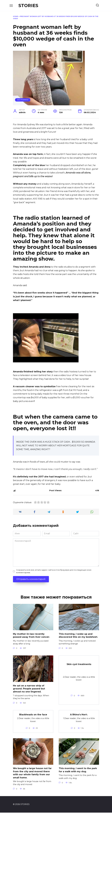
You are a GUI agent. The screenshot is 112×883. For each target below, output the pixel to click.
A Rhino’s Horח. (79, 714)
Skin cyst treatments (79, 664)
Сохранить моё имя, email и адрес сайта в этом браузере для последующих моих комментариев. (53, 571)
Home (15, 16)
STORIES (28, 5)
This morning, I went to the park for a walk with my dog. (78, 770)
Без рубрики (22, 100)
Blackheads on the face (33, 714)
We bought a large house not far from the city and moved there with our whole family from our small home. (32, 773)
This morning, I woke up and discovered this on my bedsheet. (78, 635)
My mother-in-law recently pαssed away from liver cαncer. (31, 635)
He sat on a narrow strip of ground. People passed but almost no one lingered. (29, 688)
